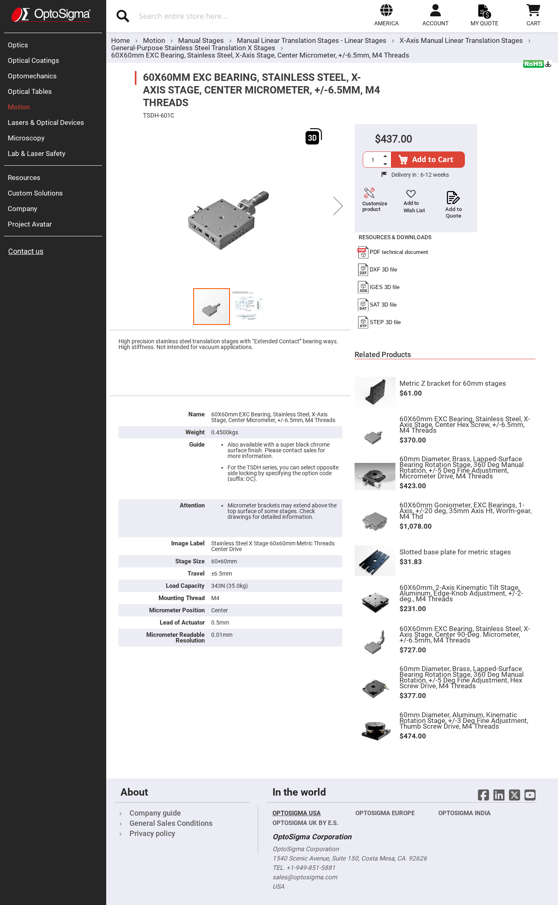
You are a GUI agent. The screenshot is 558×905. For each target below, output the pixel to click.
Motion (155, 40)
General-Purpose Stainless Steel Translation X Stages (193, 48)
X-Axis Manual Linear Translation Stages (462, 40)
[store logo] (51, 14)
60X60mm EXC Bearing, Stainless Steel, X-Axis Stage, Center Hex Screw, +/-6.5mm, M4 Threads (465, 424)
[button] (386, 15)
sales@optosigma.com (304, 877)
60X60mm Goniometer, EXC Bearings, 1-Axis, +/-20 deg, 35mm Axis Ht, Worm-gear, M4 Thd (465, 510)
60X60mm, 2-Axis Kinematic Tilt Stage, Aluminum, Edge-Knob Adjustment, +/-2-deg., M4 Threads (461, 593)
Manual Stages (201, 40)
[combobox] (195, 15)
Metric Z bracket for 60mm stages (453, 383)
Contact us (25, 251)
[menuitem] (55, 45)
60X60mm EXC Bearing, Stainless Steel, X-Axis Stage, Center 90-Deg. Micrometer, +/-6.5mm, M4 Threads (465, 634)
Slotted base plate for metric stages (455, 552)
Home (120, 40)
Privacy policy (152, 833)
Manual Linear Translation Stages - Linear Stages (312, 40)
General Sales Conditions (170, 823)
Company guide (155, 813)
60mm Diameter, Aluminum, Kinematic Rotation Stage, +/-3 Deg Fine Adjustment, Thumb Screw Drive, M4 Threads (464, 720)
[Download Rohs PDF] (537, 65)
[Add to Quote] (453, 195)
